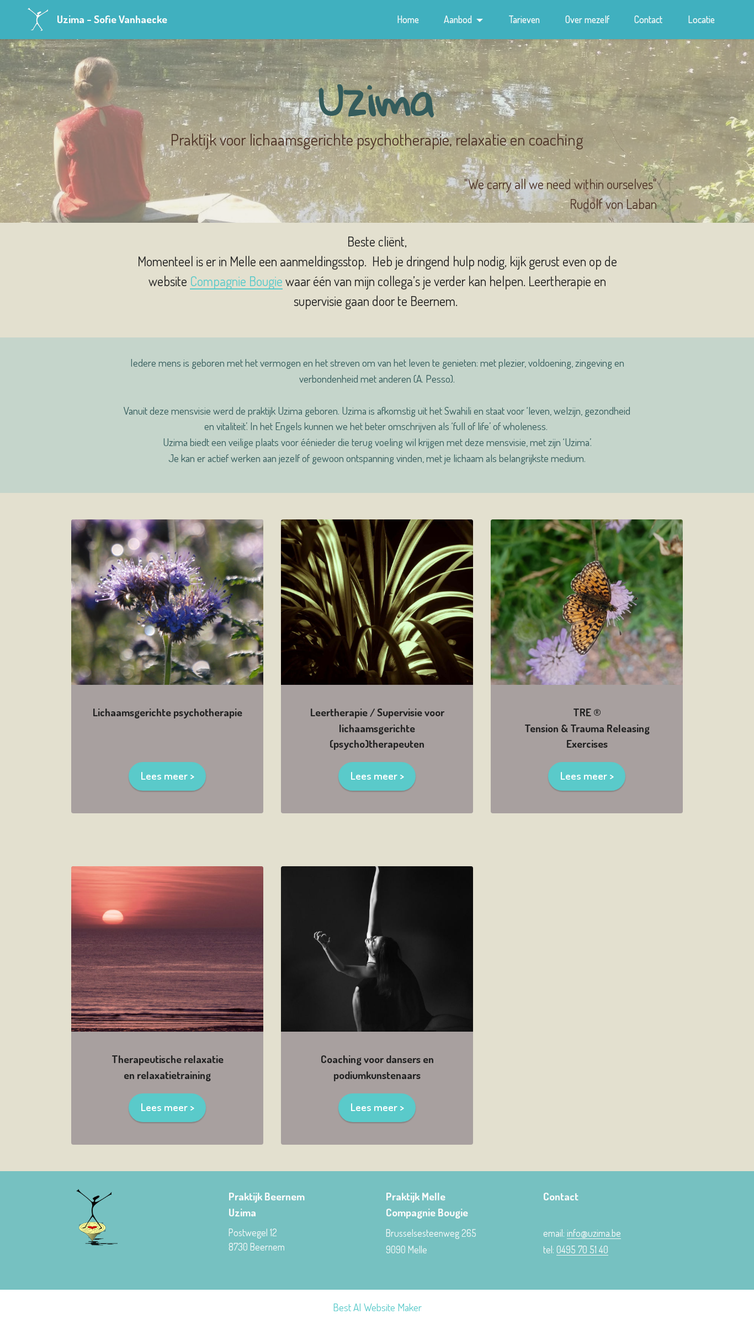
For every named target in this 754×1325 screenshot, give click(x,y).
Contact (648, 19)
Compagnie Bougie (236, 280)
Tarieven (524, 19)
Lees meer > (167, 775)
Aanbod (458, 19)
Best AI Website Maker (377, 1307)
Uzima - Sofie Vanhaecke (112, 19)
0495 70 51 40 (582, 1249)
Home (408, 19)
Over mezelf (587, 19)
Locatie (701, 19)
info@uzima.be (594, 1233)
